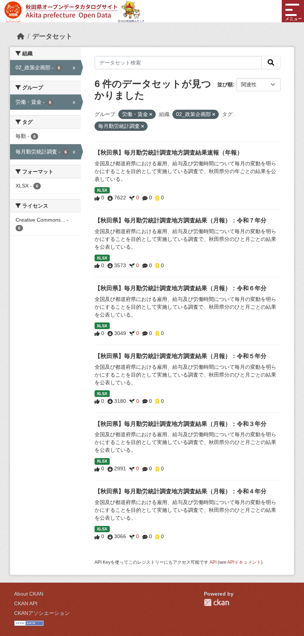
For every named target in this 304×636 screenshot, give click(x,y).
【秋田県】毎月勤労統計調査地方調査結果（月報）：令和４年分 (181, 491)
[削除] (150, 114)
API (213, 562)
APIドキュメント (244, 562)
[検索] (271, 62)
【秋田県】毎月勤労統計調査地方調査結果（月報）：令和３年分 (181, 424)
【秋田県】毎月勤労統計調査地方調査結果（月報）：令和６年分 (181, 288)
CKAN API (25, 603)
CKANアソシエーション (42, 613)
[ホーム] (20, 36)
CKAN (216, 602)
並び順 (225, 84)
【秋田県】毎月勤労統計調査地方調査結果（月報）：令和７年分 (181, 220)
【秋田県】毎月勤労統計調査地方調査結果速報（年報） (169, 152)
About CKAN (28, 594)
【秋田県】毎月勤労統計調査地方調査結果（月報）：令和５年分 (181, 356)
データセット (52, 36)
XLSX (102, 190)
